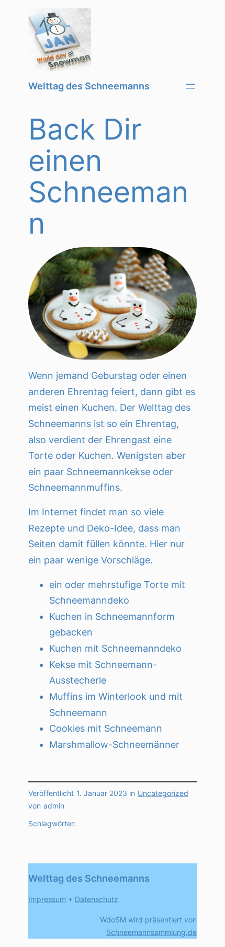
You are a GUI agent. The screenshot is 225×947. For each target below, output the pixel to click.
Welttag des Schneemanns (89, 85)
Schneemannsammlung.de (151, 932)
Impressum (47, 899)
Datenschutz (96, 899)
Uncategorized (163, 793)
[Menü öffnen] (190, 86)
